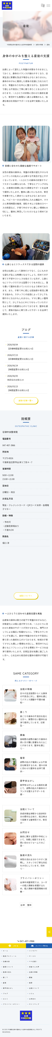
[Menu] (48, 5)
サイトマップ (34, 1004)
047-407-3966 (8, 445)
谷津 (22, 904)
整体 (29, 904)
